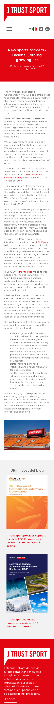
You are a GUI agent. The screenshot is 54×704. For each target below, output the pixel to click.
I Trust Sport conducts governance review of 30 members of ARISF (22, 623)
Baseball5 (37, 107)
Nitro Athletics (24, 271)
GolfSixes (43, 242)
